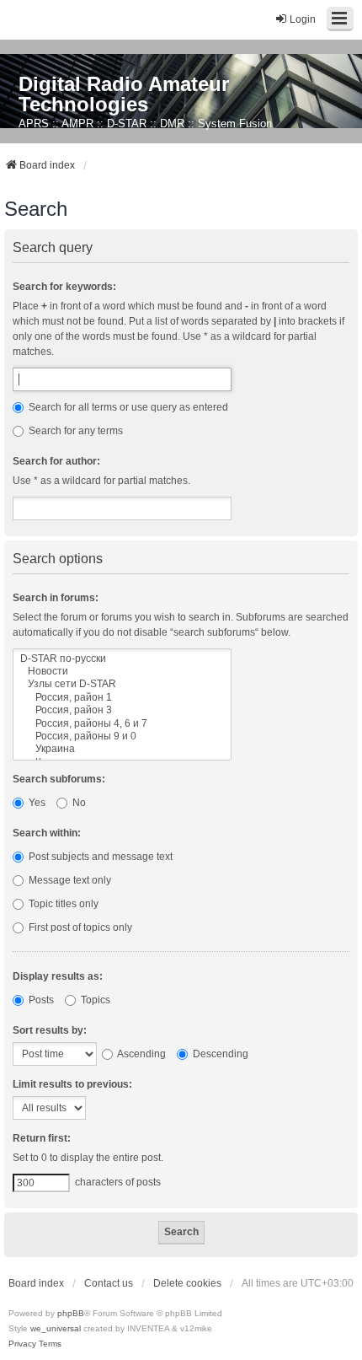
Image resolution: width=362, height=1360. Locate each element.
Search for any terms (74, 431)
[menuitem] (22, 1344)
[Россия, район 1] (122, 697)
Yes (35, 803)
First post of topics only (79, 927)
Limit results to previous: (72, 1084)
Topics (94, 1000)
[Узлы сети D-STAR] (122, 684)
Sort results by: (50, 1030)
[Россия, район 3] (122, 710)
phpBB (70, 1313)
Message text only (68, 880)
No (78, 803)
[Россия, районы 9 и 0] (122, 736)
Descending (219, 1054)
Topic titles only (62, 904)
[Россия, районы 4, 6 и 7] (122, 724)
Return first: (42, 1138)
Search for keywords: (64, 287)
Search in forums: (55, 598)
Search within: (47, 833)
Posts (40, 1000)
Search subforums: (59, 779)
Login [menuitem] (303, 19)
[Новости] (122, 671)
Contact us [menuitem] (108, 1283)
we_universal (55, 1328)
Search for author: (56, 461)
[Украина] (122, 749)
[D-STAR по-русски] (122, 659)
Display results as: (58, 976)
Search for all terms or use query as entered (127, 407)
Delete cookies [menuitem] (187, 1283)
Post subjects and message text (99, 857)
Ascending (140, 1054)
